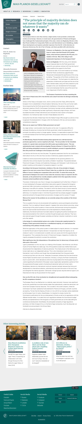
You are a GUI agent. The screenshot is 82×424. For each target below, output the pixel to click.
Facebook (41, 397)
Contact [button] (6, 48)
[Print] (53, 30)
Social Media (25, 394)
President (6, 397)
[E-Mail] (48, 30)
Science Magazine (11, 20)
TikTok (24, 405)
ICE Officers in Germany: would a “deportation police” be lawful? (64, 345)
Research (16, 11)
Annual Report (8, 402)
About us (6, 11)
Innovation (45, 11)
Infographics (9, 39)
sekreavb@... (8, 65)
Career (36, 11)
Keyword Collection (72, 398)
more (5, 117)
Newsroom (27, 11)
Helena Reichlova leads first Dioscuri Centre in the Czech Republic (11, 136)
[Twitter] (38, 30)
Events (8, 24)
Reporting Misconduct (10, 408)
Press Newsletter (11, 43)
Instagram (42, 400)
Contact (60, 394)
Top (76, 388)
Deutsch (61, 4)
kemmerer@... (8, 81)
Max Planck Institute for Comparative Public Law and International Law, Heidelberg (10, 59)
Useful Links (8, 394)
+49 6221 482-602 (9, 63)
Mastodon (25, 400)
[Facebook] (24, 30)
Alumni (72, 394)
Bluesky (24, 397)
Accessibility (41, 419)
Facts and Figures (9, 400)
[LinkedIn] (29, 30)
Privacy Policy (47, 415)
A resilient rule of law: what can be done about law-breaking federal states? (40, 345)
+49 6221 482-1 (9, 79)
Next (78, 351)
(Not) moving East (9, 102)
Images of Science (11, 31)
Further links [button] (8, 86)
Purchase (6, 405)
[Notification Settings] (79, 4)
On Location (9, 35)
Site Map (33, 415)
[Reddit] (33, 30)
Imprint (40, 415)
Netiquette (40, 405)
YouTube (41, 402)
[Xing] (43, 30)
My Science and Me (11, 28)
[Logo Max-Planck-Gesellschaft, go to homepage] (30, 5)
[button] (44, 70)
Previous (4, 351)
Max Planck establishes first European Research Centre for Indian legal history (17, 345)
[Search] (74, 4)
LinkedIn (24, 402)
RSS (60, 402)
